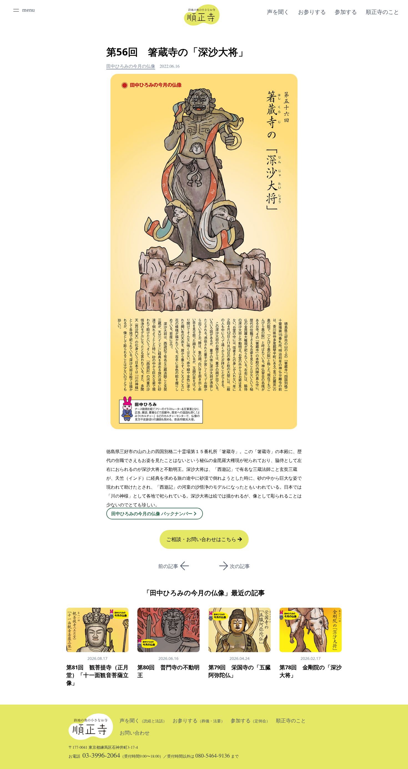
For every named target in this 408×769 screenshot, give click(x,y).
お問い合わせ (135, 733)
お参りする (312, 12)
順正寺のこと (382, 12)
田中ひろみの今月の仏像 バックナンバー (151, 514)
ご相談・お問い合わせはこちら (202, 539)
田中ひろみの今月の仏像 (130, 66)
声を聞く (278, 12)
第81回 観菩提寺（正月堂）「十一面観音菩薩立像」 (97, 675)
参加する (346, 12)
